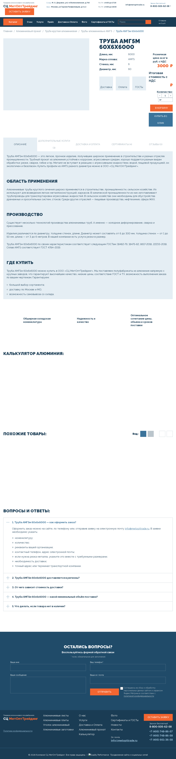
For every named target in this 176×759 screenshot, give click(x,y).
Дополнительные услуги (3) (54, 144)
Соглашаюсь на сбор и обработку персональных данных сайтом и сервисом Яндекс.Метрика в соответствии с (143, 692)
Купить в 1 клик (160, 119)
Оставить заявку (19, 11)
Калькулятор (87, 734)
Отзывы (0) (155, 144)
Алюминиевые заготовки (58, 729)
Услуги (40, 22)
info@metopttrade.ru (137, 528)
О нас (29, 22)
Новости (116, 724)
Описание (20, 144)
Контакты (34, 29)
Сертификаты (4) (122, 144)
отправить (104, 692)
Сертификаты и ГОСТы (102, 22)
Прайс (51, 22)
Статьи (21, 29)
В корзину (161, 108)
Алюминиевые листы (56, 715)
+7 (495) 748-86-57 (161, 731)
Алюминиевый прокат (92, 729)
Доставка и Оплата (68, 22)
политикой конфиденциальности (139, 696)
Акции (10, 29)
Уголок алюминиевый (56, 724)
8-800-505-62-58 (160, 726)
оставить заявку (158, 717)
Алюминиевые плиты (56, 720)
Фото (84, 22)
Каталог (13, 22)
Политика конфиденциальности (17, 731)
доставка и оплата (88, 144)
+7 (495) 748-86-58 (161, 735)
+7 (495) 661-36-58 (161, 739)
